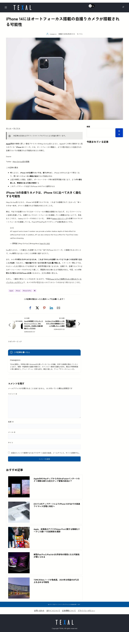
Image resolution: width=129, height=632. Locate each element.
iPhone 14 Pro (27, 291)
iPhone (18, 291)
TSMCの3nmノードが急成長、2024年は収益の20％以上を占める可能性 (56, 581)
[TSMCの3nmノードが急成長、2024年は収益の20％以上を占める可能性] (19, 579)
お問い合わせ (39, 610)
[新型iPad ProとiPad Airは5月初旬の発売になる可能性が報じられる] (19, 554)
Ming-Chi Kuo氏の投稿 (21, 161)
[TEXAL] (22, 6)
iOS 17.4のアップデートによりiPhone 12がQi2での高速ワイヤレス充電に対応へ (57, 505)
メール (11, 432)
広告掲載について (69, 610)
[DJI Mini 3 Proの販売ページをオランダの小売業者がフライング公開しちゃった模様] (71, 321)
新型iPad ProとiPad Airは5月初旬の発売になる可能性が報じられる (57, 555)
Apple (11, 291)
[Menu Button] (6, 8)
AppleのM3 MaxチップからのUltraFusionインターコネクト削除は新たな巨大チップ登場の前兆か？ (57, 479)
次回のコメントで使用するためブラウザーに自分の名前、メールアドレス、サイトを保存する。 (45, 453)
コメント (12, 393)
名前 (11, 421)
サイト (10, 442)
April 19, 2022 (45, 243)
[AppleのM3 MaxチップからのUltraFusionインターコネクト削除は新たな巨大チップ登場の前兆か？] (19, 478)
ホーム (8, 128)
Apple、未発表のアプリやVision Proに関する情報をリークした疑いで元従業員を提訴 (57, 530)
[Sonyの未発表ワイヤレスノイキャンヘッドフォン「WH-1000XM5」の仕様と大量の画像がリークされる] (18, 322)
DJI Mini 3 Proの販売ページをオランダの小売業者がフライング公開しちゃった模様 (54, 323)
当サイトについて (53, 610)
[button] (30, 307)
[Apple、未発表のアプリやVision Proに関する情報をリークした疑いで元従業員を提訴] (19, 528)
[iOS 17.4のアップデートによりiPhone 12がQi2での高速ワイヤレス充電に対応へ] (19, 503)
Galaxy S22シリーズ (59, 218)
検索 (88, 126)
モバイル (80, 34)
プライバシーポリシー (86, 610)
